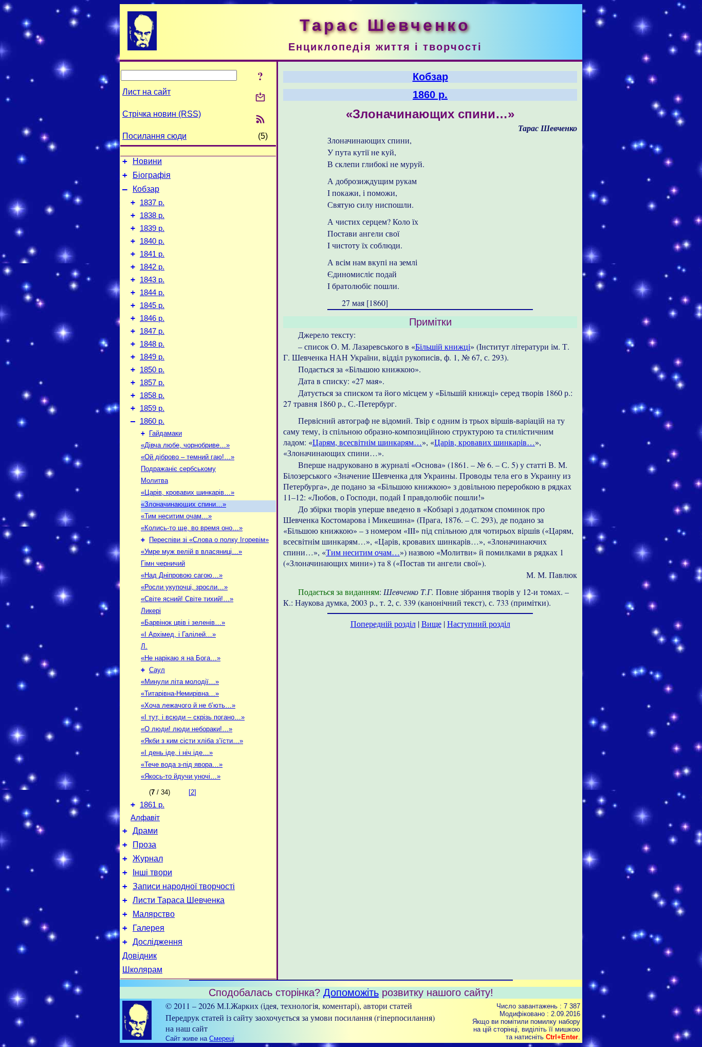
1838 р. (152, 215)
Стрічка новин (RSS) (161, 114)
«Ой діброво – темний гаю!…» (187, 457)
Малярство (154, 914)
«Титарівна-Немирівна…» (180, 693)
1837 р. (152, 202)
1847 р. (152, 331)
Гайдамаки (165, 433)
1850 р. (152, 370)
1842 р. (152, 267)
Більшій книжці (442, 346)
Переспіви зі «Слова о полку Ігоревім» (209, 540)
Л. (144, 646)
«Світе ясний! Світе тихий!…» (187, 599)
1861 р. (152, 805)
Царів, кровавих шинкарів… (484, 442)
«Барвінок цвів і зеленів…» (183, 622)
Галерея (148, 928)
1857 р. (152, 382)
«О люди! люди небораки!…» (186, 729)
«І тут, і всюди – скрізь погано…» (193, 717)
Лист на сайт (146, 91)
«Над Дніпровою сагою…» (182, 575)
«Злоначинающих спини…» (183, 504)
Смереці (221, 1038)
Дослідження (157, 941)
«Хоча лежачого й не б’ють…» (188, 705)
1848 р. (152, 344)
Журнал (148, 858)
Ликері (151, 611)
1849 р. (152, 357)
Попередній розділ (383, 623)
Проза (144, 844)
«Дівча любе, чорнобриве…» (185, 445)
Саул (157, 670)
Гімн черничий (163, 563)
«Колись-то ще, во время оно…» (192, 528)
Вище (431, 623)
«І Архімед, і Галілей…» (178, 634)
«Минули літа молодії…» (180, 681)
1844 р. (152, 292)
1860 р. (152, 421)
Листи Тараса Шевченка (179, 900)
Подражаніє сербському (178, 469)
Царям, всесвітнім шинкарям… (367, 442)
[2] (192, 792)
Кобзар (146, 189)
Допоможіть (351, 992)
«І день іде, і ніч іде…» (177, 752)
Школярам (142, 969)
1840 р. (152, 241)
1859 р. (152, 408)
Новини (147, 161)
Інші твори (152, 872)
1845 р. (152, 305)
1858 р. (152, 395)
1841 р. (152, 254)
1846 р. (152, 318)
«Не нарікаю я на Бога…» (180, 658)
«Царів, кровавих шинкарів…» (187, 492)
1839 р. (152, 228)
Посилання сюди (154, 136)
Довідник (139, 955)
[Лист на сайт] (260, 98)
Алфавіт (145, 818)
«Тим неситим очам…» (176, 516)
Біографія (152, 175)
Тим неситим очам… (363, 552)
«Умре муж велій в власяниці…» (191, 551)
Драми (145, 830)
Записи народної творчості (184, 886)
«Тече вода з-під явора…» (182, 764)
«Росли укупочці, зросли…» (184, 587)
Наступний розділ (478, 623)
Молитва (154, 480)
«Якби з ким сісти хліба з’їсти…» (192, 741)
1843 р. (152, 280)
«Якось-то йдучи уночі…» (180, 776)
